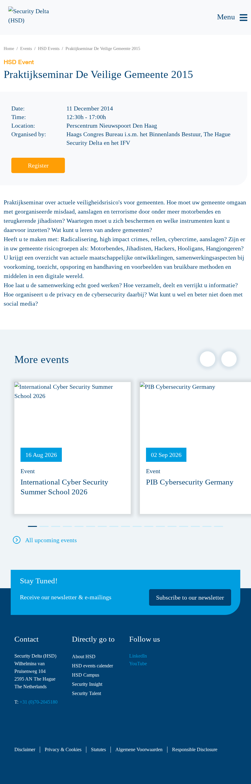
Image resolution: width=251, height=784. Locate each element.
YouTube (138, 663)
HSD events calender (92, 665)
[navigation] (232, 17)
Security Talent (86, 693)
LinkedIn (138, 655)
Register (38, 165)
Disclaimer (24, 749)
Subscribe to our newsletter (190, 597)
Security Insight (87, 684)
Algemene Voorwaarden (139, 749)
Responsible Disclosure (194, 749)
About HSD (84, 656)
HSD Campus (85, 675)
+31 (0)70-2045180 (39, 702)
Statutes (98, 749)
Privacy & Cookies (63, 749)
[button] (207, 359)
